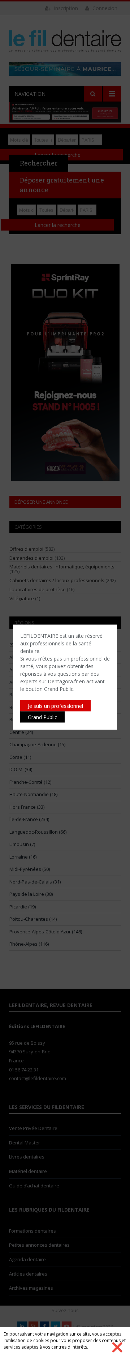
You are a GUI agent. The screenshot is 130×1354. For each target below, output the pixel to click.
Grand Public (42, 716)
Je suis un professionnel (55, 705)
